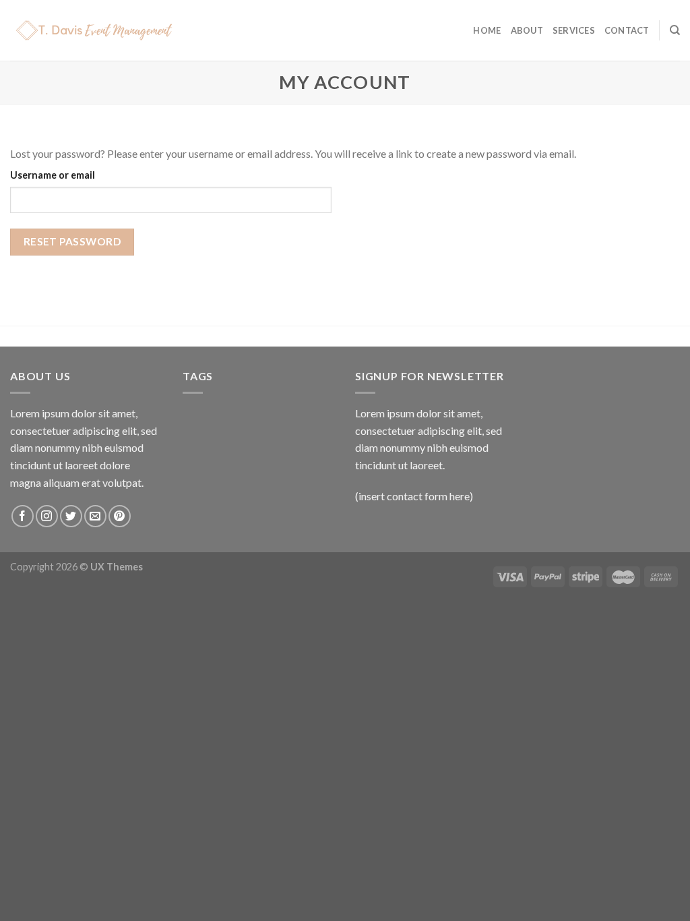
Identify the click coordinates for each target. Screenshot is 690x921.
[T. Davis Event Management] (111, 30)
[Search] (675, 30)
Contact (627, 30)
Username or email (52, 175)
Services (574, 30)
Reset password (72, 241)
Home (487, 30)
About (527, 30)
